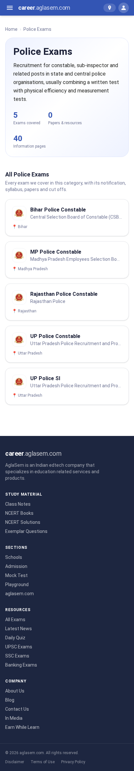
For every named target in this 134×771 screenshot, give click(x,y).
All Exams (15, 619)
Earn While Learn (22, 727)
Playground (17, 584)
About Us (14, 690)
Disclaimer (14, 762)
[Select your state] (109, 8)
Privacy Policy (73, 762)
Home (11, 29)
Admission (16, 566)
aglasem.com (19, 593)
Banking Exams (21, 665)
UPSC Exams (18, 646)
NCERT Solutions (22, 522)
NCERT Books (19, 513)
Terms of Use (43, 762)
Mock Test (16, 575)
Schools (13, 557)
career (44, 7)
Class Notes (18, 504)
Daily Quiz (15, 637)
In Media (13, 718)
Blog (9, 700)
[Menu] (10, 8)
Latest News (18, 628)
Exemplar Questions (26, 531)
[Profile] (123, 8)
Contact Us (17, 709)
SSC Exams (17, 655)
